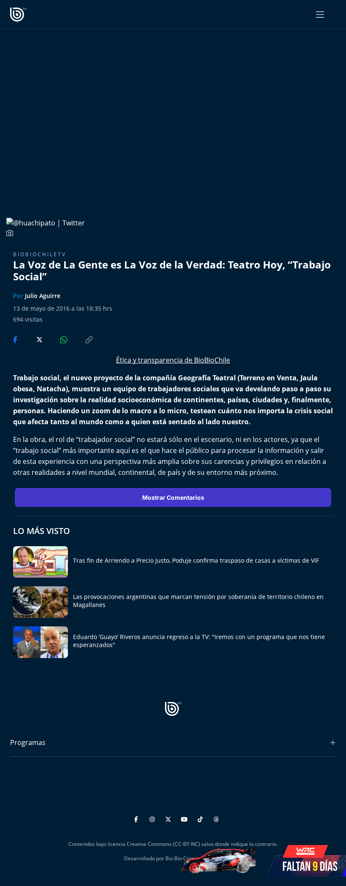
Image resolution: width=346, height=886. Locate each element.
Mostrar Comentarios (173, 497)
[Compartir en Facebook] (16, 339)
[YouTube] (185, 818)
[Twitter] (169, 818)
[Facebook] (137, 818)
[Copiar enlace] (81, 339)
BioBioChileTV (39, 254)
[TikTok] (201, 818)
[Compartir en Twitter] (31, 339)
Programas (28, 742)
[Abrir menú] (320, 14)
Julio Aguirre (42, 296)
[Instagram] (153, 818)
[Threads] (216, 818)
